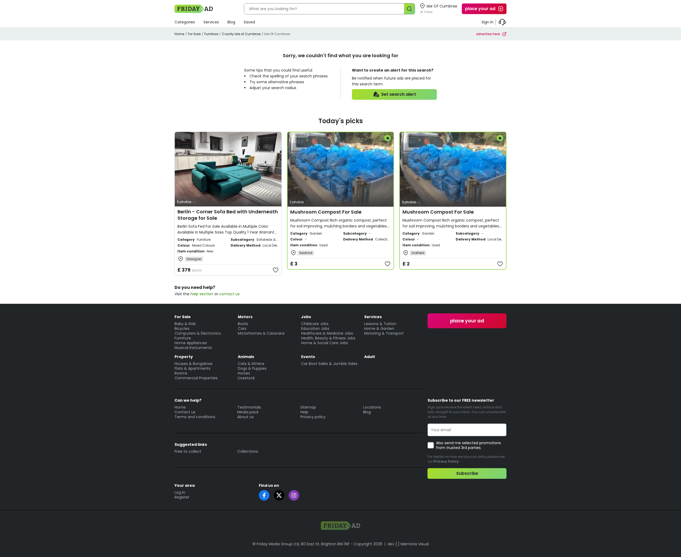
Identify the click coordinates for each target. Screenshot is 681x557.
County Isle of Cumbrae (241, 34)
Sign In (487, 22)
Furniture (211, 34)
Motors (245, 316)
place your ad (480, 9)
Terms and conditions (195, 416)
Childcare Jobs (315, 323)
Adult (369, 356)
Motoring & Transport (384, 333)
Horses (244, 373)
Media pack (248, 412)
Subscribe (467, 473)
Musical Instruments (193, 347)
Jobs (306, 316)
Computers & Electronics (198, 333)
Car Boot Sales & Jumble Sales (329, 363)
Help (304, 412)
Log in (180, 492)
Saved (249, 22)
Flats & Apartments (192, 368)
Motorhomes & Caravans (261, 333)
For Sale (194, 34)
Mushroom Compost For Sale (326, 212)
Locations (372, 407)
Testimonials (249, 407)
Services (211, 22)
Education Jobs (315, 328)
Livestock (246, 378)
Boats (243, 323)
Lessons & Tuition (380, 323)
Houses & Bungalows (194, 363)
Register (182, 497)
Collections (247, 451)
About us (245, 416)
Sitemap (308, 407)
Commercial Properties (196, 378)
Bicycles (182, 328)
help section (201, 294)
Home (179, 34)
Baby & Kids (185, 323)
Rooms (181, 373)
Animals (246, 356)
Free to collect (188, 451)
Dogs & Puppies (252, 368)
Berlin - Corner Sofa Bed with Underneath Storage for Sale (227, 214)
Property (184, 356)
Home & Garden (379, 328)
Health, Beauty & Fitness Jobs (328, 338)
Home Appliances (191, 342)
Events (308, 356)
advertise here (488, 34)
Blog (231, 22)
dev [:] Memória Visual (408, 544)
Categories (185, 22)
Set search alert (398, 94)
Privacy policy (313, 416)
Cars (242, 328)
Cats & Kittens (251, 363)
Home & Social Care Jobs (324, 342)
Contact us (185, 412)
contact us (229, 294)
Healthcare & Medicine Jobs (327, 333)
